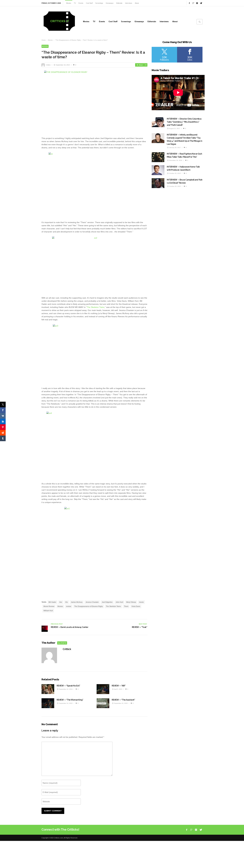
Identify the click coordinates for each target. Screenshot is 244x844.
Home (44, 40)
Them (126, 606)
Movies (50, 40)
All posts (62, 643)
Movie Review (48, 606)
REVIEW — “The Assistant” (123, 700)
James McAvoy (76, 602)
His (66, 602)
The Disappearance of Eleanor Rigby (88, 606)
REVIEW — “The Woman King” (70, 700)
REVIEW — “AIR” (119, 686)
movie (141, 602)
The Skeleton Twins (95, 307)
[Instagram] (197, 3)
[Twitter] (200, 3)
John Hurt (119, 602)
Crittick (48, 65)
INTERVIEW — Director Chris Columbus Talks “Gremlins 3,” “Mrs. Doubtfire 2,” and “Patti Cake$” (184, 122)
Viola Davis (135, 606)
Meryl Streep (131, 602)
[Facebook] (189, 3)
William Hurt (48, 611)
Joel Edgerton (107, 602)
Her (60, 602)
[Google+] (193, 3)
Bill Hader (52, 602)
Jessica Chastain (92, 602)
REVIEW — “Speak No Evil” (68, 686)
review (68, 606)
